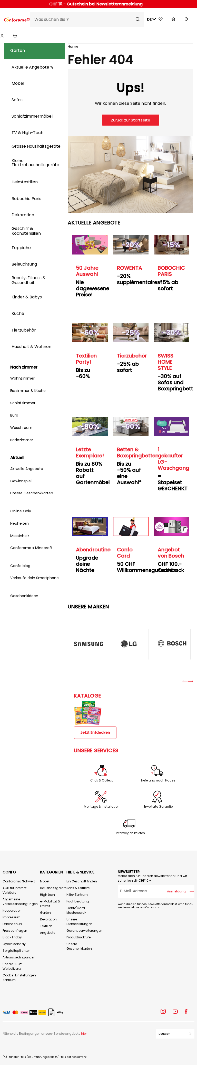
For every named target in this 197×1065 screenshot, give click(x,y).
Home (73, 46)
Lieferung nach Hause (158, 780)
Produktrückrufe (78, 937)
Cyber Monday (14, 944)
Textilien (46, 926)
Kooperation (12, 910)
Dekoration (48, 919)
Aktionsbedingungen (19, 957)
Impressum (12, 917)
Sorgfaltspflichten (17, 950)
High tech (47, 894)
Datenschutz (12, 924)
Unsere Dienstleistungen (79, 921)
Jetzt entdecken (95, 732)
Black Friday (12, 937)
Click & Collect (101, 780)
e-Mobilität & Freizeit (50, 903)
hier (84, 1033)
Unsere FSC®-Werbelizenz (13, 966)
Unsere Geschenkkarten (79, 946)
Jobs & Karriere (78, 888)
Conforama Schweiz (19, 881)
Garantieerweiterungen (84, 930)
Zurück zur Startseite (130, 120)
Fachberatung (77, 901)
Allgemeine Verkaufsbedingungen (20, 901)
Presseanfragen (15, 930)
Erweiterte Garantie (158, 806)
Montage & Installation (102, 806)
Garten (45, 912)
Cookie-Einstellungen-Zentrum (20, 977)
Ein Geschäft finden (81, 881)
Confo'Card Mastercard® (76, 910)
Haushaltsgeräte (53, 888)
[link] (2, 36)
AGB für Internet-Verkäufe (15, 890)
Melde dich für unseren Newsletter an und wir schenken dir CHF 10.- (152, 878)
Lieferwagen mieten (130, 833)
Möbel (44, 881)
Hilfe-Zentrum (77, 894)
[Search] (138, 19)
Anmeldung (176, 891)
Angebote (47, 932)
